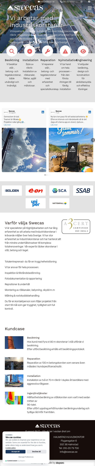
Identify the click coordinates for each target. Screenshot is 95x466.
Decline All (36, 451)
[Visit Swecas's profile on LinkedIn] (6, 112)
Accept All (15, 451)
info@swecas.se (68, 452)
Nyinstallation (67, 60)
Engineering (84, 60)
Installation (30, 60)
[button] (2, 140)
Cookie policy (11, 448)
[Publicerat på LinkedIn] (42, 112)
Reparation (47, 60)
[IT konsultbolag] (60, 463)
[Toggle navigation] (89, 8)
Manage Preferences (26, 457)
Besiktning (12, 60)
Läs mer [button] (7, 125)
